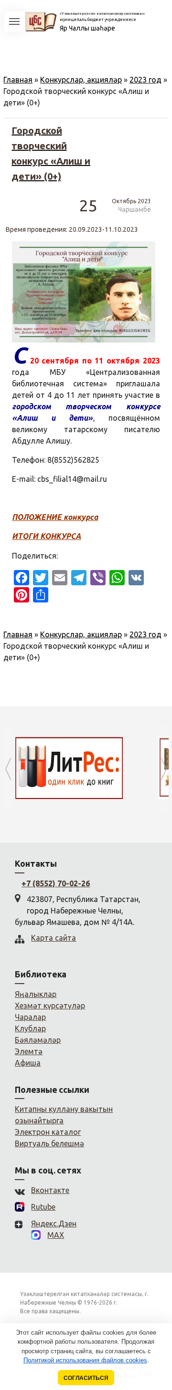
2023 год (145, 79)
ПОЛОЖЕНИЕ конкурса (55, 517)
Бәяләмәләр (38, 1040)
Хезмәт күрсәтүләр (50, 1005)
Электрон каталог (48, 1132)
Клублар (30, 1028)
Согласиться (86, 1378)
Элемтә (29, 1051)
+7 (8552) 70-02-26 (56, 883)
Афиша (28, 1062)
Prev (8, 769)
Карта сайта (53, 938)
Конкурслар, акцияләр (81, 79)
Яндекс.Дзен (53, 1223)
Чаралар (30, 1017)
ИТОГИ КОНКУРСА (46, 536)
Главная (17, 79)
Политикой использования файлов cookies (85, 1360)
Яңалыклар (35, 994)
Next (164, 769)
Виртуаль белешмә (49, 1143)
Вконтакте (50, 1190)
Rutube (43, 1207)
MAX (55, 1235)
